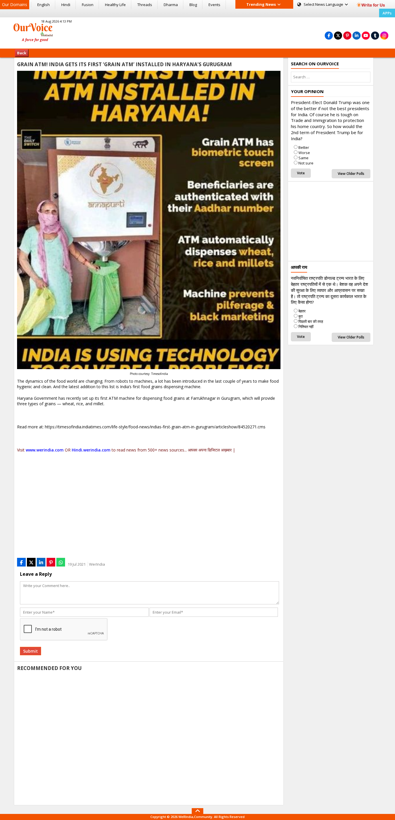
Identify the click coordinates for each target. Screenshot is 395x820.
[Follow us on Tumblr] (375, 35)
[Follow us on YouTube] (366, 35)
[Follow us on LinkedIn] (356, 35)
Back (21, 52)
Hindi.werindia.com (91, 450)
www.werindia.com (45, 450)
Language (324, 4)
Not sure (305, 163)
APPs (387, 13)
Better (303, 147)
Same (303, 157)
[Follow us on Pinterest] (347, 35)
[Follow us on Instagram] (384, 35)
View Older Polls (351, 173)
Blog (193, 4)
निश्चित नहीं (305, 326)
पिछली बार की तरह (310, 321)
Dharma (171, 4)
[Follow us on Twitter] (338, 35)
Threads (144, 4)
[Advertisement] (197, 32)
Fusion (87, 4)
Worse (304, 152)
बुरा (300, 316)
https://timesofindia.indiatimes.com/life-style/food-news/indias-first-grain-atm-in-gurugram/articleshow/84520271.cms (155, 427)
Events (214, 4)
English (43, 4)
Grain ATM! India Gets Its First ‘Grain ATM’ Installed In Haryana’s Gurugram (124, 64)
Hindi (65, 4)
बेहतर (302, 311)
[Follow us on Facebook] (329, 35)
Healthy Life (115, 4)
